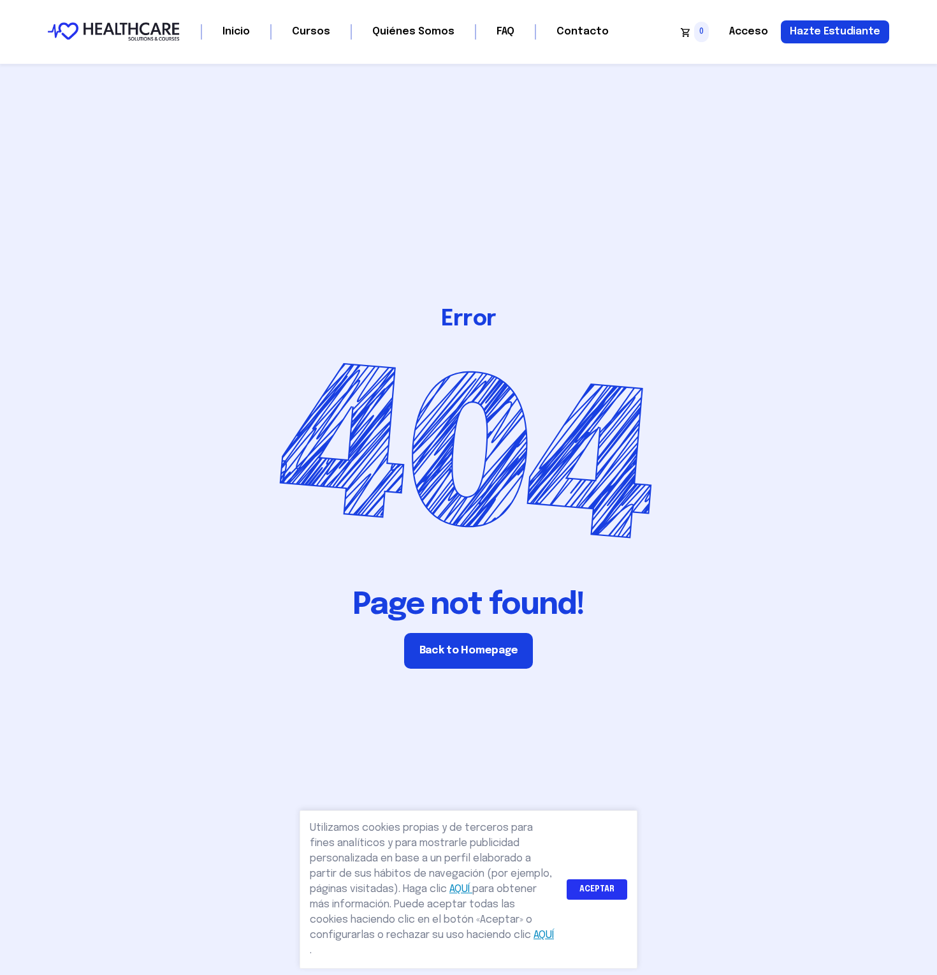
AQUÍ (460, 889)
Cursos (311, 31)
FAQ (505, 31)
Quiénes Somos (413, 31)
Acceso (748, 31)
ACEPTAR (596, 889)
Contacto (582, 31)
